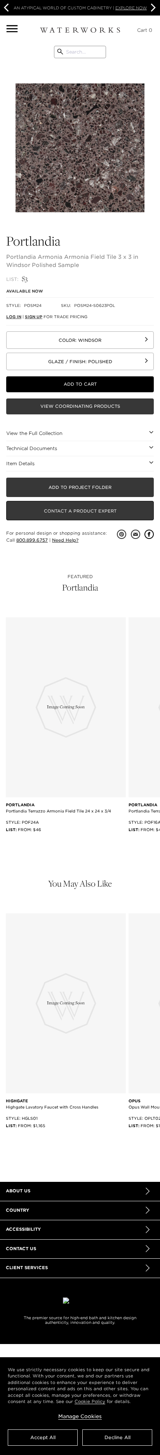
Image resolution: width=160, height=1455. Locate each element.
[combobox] (80, 52)
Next (152, 8)
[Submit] (60, 52)
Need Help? (65, 540)
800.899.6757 (32, 540)
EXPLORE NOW (131, 7)
